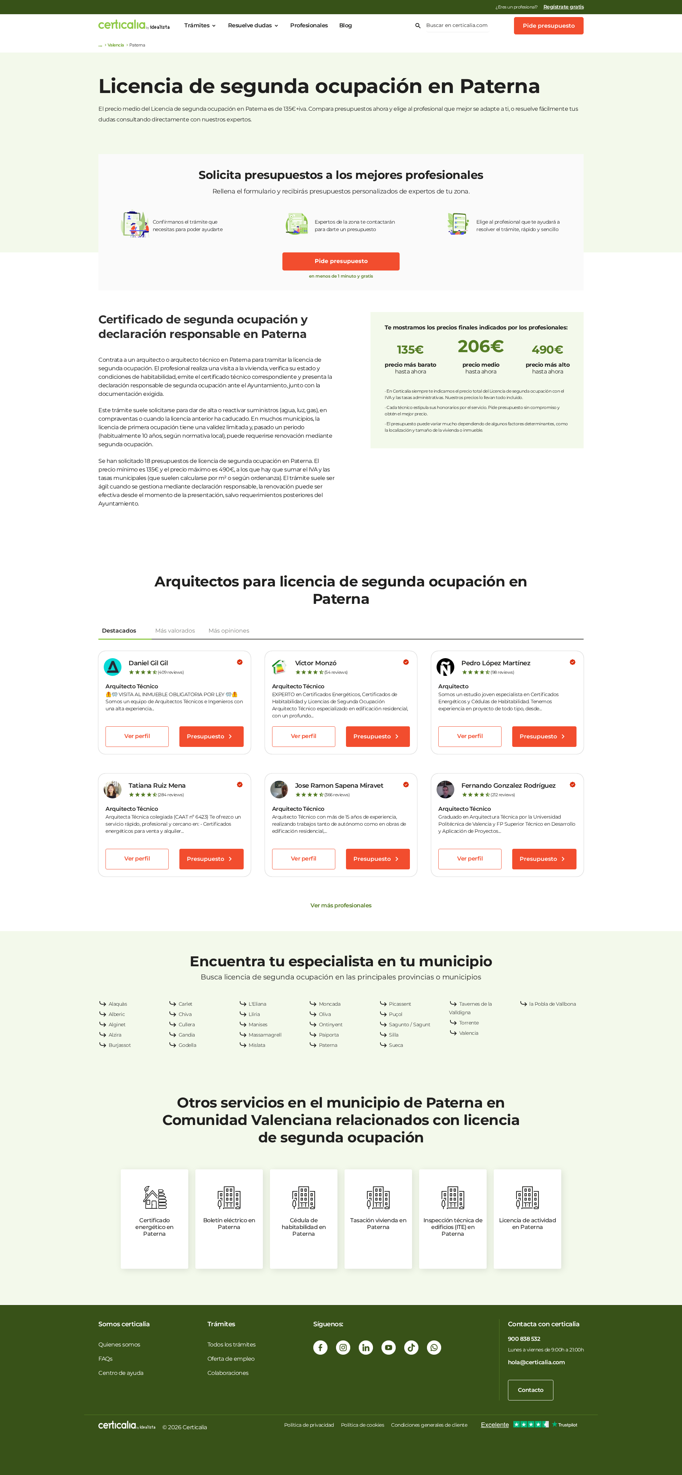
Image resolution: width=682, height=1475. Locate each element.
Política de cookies (362, 1425)
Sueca (396, 1045)
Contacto (530, 1390)
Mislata (257, 1045)
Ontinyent (331, 1024)
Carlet (186, 1004)
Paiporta (329, 1035)
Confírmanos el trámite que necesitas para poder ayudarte (188, 226)
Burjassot (120, 1045)
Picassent (400, 1004)
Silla (394, 1035)
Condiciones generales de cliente (429, 1425)
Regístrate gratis (563, 7)
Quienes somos (119, 1344)
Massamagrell (265, 1035)
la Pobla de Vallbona (552, 1004)
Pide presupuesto (549, 25)
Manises (258, 1024)
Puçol (395, 1014)
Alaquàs (118, 1004)
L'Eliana (257, 1004)
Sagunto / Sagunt (409, 1024)
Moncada (330, 1004)
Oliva (325, 1014)
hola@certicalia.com (536, 1362)
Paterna (328, 1045)
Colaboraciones (228, 1373)
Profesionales (309, 25)
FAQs (105, 1358)
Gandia (187, 1035)
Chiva (185, 1014)
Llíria (254, 1014)
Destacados (119, 630)
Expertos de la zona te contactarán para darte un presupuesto (355, 226)
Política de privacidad (309, 1425)
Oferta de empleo (231, 1358)
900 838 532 (524, 1338)
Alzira (115, 1035)
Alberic (117, 1014)
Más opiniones (229, 630)
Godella (187, 1045)
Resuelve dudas (250, 25)
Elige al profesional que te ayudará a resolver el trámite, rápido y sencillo (518, 226)
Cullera (187, 1024)
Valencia (116, 45)
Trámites (196, 25)
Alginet (117, 1024)
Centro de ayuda (121, 1373)
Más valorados (175, 630)
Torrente (469, 1023)
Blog (345, 25)
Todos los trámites (231, 1344)
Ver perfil (137, 736)
